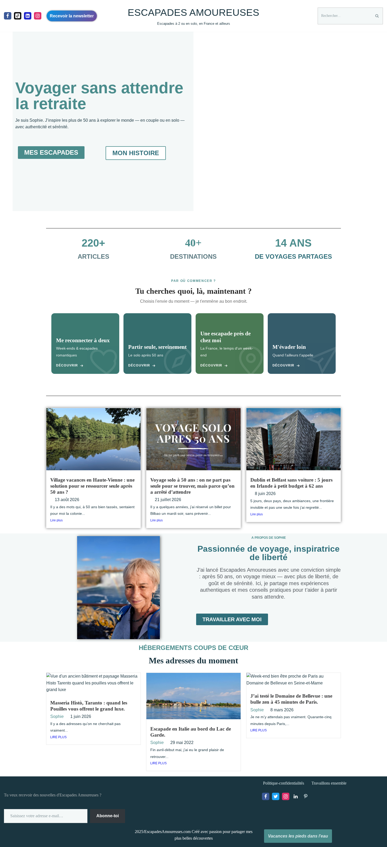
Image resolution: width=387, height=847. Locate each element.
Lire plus (56, 520)
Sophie (57, 716)
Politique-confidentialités (283, 783)
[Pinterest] (305, 796)
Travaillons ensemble (328, 783)
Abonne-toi (107, 816)
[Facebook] (7, 15)
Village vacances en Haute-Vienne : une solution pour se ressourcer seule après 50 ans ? (92, 486)
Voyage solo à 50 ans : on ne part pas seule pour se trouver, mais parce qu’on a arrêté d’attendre (192, 486)
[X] (275, 796)
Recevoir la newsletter (72, 16)
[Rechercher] (377, 16)
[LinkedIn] (295, 796)
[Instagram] (37, 15)
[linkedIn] (27, 15)
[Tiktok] (17, 15)
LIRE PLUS (58, 737)
